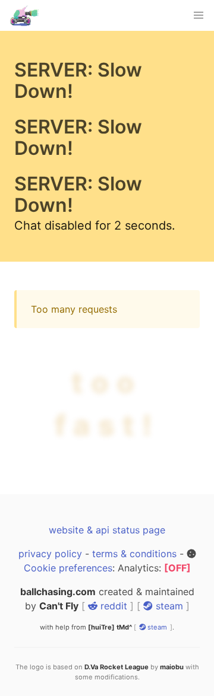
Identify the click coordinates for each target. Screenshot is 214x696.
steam (168, 606)
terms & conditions (134, 554)
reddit (112, 606)
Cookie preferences (68, 568)
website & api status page (107, 530)
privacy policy (50, 554)
